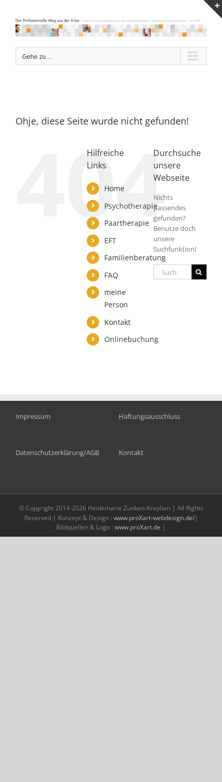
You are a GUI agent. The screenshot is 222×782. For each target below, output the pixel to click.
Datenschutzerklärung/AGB (57, 452)
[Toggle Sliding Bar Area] (212, 9)
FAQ (111, 275)
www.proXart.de (138, 527)
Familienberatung (135, 257)
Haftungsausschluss (149, 416)
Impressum (33, 416)
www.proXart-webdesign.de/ (154, 517)
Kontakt (117, 322)
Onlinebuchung (131, 339)
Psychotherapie (130, 206)
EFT (110, 240)
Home (114, 188)
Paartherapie (126, 223)
